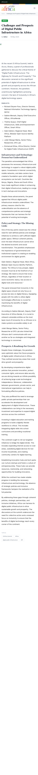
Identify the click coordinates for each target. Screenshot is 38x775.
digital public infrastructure (10, 540)
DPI (22, 540)
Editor (6, 37)
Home (3, 13)
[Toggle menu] (34, 8)
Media (5, 20)
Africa (17, 536)
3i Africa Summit (7, 536)
